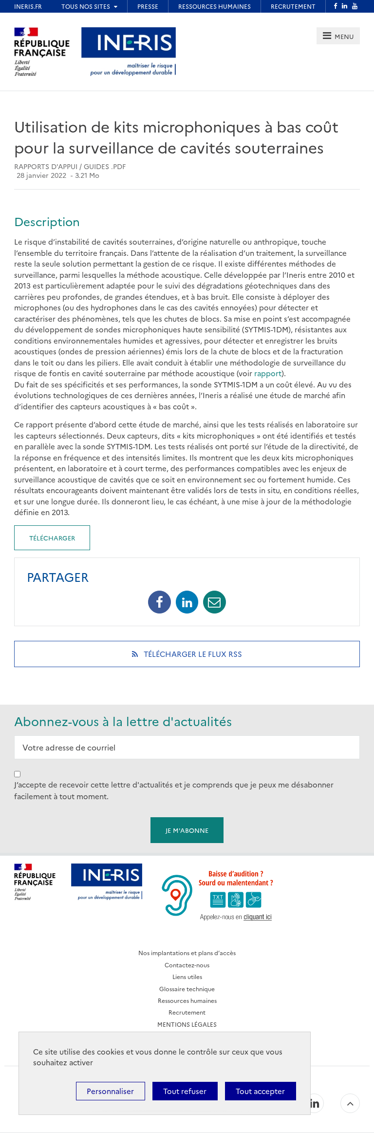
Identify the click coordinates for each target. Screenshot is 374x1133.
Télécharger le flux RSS (205, 657)
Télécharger (52, 537)
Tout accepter (260, 1091)
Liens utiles (187, 976)
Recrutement (187, 1012)
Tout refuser (184, 1091)
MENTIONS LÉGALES (187, 1024)
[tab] (338, 35)
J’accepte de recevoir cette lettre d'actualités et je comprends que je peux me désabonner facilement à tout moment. (174, 790)
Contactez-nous (187, 964)
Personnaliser (110, 1091)
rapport (267, 373)
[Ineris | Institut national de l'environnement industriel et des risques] (128, 50)
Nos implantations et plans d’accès (187, 952)
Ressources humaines (187, 1000)
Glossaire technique (187, 988)
